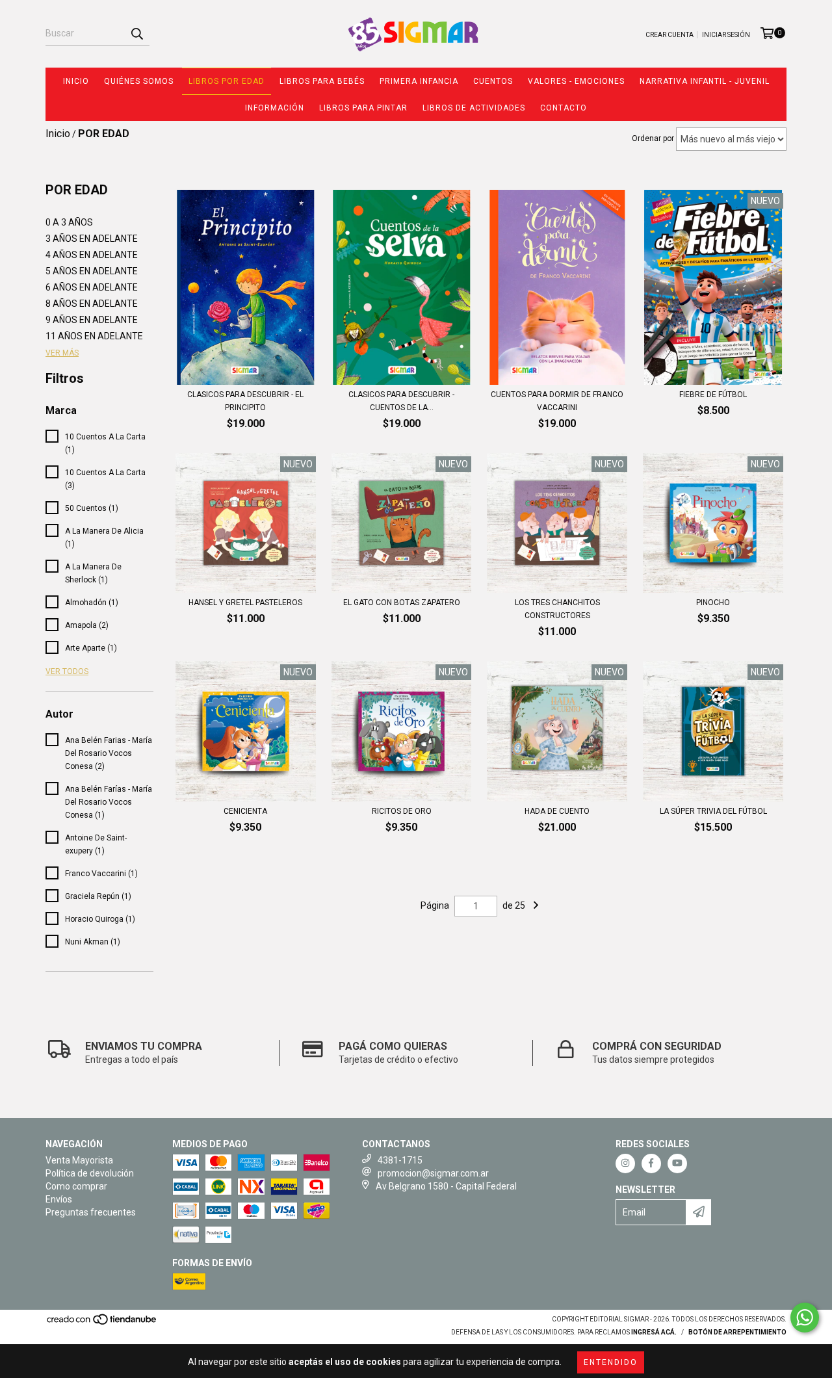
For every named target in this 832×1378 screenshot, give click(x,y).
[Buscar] (137, 34)
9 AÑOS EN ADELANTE (92, 320)
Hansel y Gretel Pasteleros (245, 602)
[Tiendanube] (102, 1323)
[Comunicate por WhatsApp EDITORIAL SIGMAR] (804, 1317)
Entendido (611, 1362)
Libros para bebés (322, 81)
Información (274, 107)
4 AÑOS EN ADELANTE (92, 255)
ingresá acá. (654, 1332)
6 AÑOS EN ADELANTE (92, 287)
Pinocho (713, 602)
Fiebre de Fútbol (713, 394)
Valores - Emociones (576, 81)
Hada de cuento (557, 811)
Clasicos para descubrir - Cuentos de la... (401, 401)
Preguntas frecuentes (91, 1212)
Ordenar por (653, 138)
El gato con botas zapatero (401, 602)
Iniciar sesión (726, 34)
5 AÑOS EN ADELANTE (92, 271)
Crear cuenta (669, 34)
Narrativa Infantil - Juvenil (705, 81)
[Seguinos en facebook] (651, 1163)
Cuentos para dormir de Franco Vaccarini (557, 401)
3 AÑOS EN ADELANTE (92, 238)
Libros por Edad (226, 81)
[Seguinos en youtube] (677, 1163)
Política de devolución (90, 1173)
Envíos (59, 1199)
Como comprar (76, 1186)
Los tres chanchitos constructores (557, 609)
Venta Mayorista (79, 1160)
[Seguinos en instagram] (625, 1163)
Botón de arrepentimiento (737, 1332)
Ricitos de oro (402, 811)
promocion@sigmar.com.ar (433, 1173)
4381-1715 (400, 1160)
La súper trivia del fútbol (713, 811)
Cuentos (493, 81)
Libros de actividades (473, 107)
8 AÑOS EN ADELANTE (92, 303)
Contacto (563, 107)
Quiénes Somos (139, 81)
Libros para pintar (363, 107)
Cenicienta (245, 811)
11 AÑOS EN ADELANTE (94, 336)
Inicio (76, 81)
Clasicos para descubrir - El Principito (245, 401)
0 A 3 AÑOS (69, 222)
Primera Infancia (419, 81)
